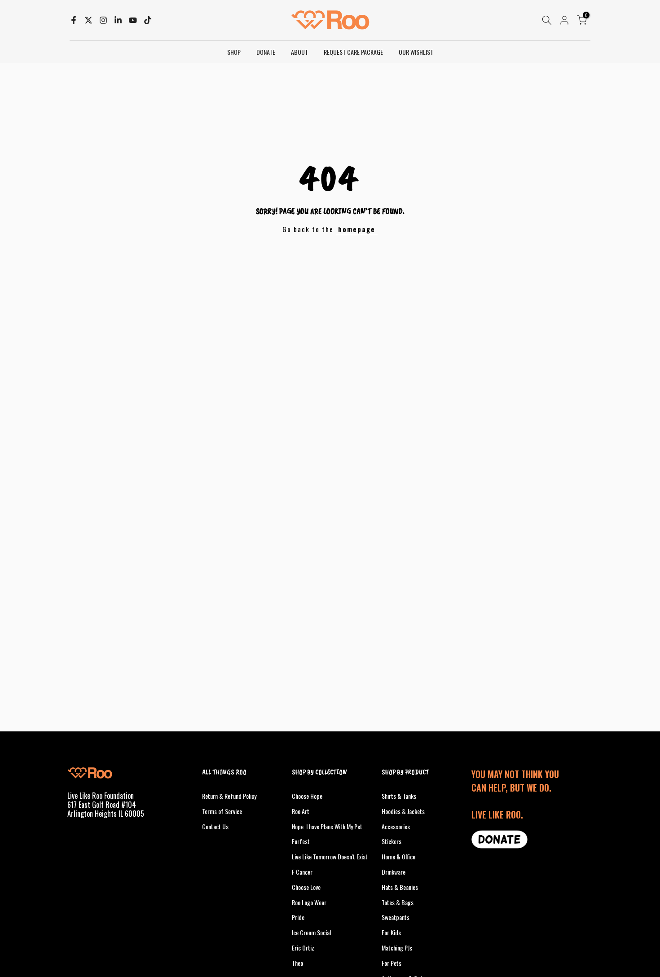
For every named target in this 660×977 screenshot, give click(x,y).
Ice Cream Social (311, 932)
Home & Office (398, 856)
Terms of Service (222, 811)
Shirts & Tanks (399, 796)
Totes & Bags (398, 902)
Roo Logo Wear (309, 902)
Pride (298, 917)
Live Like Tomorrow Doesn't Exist (330, 856)
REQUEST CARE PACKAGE (353, 52)
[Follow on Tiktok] (148, 20)
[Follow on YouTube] (133, 20)
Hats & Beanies (400, 887)
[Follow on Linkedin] (118, 20)
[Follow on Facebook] (74, 20)
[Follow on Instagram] (103, 20)
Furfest (301, 841)
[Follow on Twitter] (88, 20)
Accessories (396, 826)
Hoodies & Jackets (403, 811)
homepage (356, 229)
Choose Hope (307, 796)
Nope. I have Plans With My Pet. (328, 826)
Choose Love (306, 887)
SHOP (234, 52)
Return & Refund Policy (229, 796)
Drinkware (393, 871)
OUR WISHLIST (416, 52)
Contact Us (215, 826)
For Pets (391, 963)
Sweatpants (395, 917)
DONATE (265, 52)
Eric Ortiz (303, 947)
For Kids (391, 932)
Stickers (391, 841)
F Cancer (302, 871)
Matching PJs (397, 947)
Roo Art (300, 811)
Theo (297, 963)
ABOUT (299, 52)
